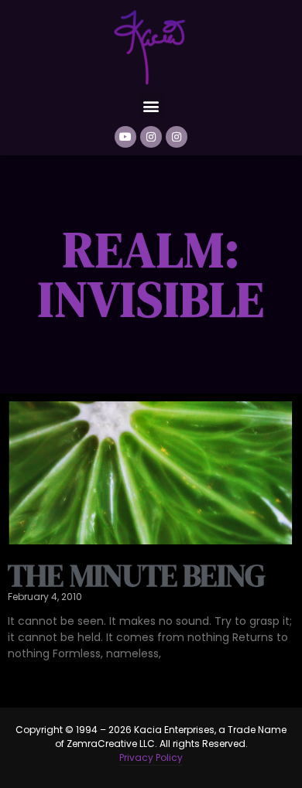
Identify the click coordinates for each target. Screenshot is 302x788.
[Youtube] (125, 137)
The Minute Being (136, 575)
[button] (151, 105)
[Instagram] (151, 137)
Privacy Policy (151, 757)
